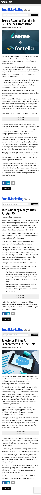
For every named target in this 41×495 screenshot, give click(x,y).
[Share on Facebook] (4, 183)
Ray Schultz (7, 28)
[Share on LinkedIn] (8, 183)
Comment (6, 188)
